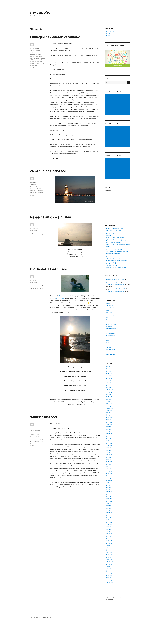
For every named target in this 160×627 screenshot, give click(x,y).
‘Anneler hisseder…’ (46, 416)
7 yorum (32, 445)
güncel (107, 319)
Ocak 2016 (108, 415)
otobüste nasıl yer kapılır (36, 438)
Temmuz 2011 (109, 500)
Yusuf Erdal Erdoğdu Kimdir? (113, 37)
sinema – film (109, 340)
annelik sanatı (34, 432)
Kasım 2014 (109, 435)
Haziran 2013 (109, 461)
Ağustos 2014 (109, 440)
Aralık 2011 (109, 491)
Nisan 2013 (109, 465)
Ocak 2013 (108, 470)
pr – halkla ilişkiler (110, 333)
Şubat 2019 (109, 382)
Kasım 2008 (109, 554)
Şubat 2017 (109, 400)
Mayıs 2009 (109, 543)
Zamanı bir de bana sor (48, 171)
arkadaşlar (108, 303)
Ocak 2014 (108, 452)
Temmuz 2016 (109, 408)
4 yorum (32, 237)
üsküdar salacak (34, 65)
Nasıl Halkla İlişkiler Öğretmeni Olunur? (115, 284)
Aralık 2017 (109, 393)
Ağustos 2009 (109, 540)
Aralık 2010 (109, 512)
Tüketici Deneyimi (110, 349)
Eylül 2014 (108, 438)
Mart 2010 (108, 528)
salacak (39, 194)
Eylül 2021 (108, 370)
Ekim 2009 (108, 536)
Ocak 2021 (108, 371)
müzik (107, 330)
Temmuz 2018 (109, 389)
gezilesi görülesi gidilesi (111, 316)
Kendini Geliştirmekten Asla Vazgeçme (115, 228)
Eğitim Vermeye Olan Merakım (113, 232)
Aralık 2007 (109, 573)
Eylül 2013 (108, 457)
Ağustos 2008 (109, 559)
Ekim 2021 (108, 368)
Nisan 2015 (109, 426)
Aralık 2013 (109, 454)
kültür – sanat (109, 326)
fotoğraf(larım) (34, 184)
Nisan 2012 (109, 484)
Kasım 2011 (109, 493)
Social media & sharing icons (72, 626)
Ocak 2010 (108, 531)
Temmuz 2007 (109, 582)
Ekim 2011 (108, 494)
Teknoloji (108, 347)
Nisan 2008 (109, 566)
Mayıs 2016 (109, 410)
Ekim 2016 (108, 405)
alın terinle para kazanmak (37, 52)
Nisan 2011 (109, 505)
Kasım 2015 (109, 417)
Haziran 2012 (109, 480)
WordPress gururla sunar (45, 617)
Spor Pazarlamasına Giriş (112, 265)
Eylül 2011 (108, 496)
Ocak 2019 (108, 384)
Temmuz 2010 (109, 521)
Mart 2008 (108, 568)
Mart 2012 (108, 486)
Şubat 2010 (109, 529)
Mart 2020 (108, 375)
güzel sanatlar (109, 321)
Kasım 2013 (109, 456)
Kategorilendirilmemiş (111, 324)
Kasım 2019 (109, 377)
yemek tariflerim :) (110, 354)
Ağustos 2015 (109, 421)
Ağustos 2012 (109, 479)
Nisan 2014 (109, 447)
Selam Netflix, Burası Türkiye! (113, 258)
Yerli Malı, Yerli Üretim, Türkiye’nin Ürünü (116, 263)
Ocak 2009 (108, 551)
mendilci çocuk (34, 56)
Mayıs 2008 (109, 565)
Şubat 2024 (109, 366)
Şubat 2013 (109, 468)
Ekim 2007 (108, 577)
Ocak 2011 (108, 510)
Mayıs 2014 (109, 445)
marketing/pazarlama (111, 328)
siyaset (107, 342)
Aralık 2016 (109, 403)
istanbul (41, 186)
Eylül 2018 (108, 387)
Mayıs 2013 (109, 463)
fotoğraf (42, 285)
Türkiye (108, 351)
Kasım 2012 (109, 473)
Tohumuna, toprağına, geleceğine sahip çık (116, 267)
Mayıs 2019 (109, 378)
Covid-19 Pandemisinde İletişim (113, 230)
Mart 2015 (108, 428)
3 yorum (32, 198)
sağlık (107, 338)
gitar (107, 317)
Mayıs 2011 (109, 503)
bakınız (91, 435)
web (107, 352)
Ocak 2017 (108, 401)
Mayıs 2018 (109, 391)
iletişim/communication (111, 323)
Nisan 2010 (109, 526)
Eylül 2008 (108, 558)
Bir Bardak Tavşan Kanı (48, 269)
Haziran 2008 (109, 563)
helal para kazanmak (36, 54)
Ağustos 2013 (109, 459)
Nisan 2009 (109, 545)
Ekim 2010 (108, 515)
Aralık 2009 (109, 533)
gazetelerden (109, 314)
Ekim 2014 (108, 436)
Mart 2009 (108, 547)
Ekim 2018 (108, 386)
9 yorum (32, 290)
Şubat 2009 (109, 549)
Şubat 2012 (109, 487)
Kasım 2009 (109, 535)
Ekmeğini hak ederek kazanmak (55, 37)
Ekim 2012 (108, 475)
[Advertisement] (117, 104)
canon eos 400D (60, 298)
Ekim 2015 (108, 419)
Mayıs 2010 (109, 524)
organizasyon (109, 331)
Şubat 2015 (109, 429)
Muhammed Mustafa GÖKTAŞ (113, 281)
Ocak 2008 (108, 572)
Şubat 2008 (109, 570)
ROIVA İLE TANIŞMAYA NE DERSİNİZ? (115, 237)
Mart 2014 (108, 449)
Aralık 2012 (109, 472)
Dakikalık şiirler (34, 186)
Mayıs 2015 (109, 424)
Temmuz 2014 (109, 442)
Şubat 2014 (109, 450)
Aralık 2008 (109, 552)
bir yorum (32, 67)
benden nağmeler (35, 50)
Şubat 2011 (109, 508)
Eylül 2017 (108, 394)
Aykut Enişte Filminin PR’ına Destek (114, 248)
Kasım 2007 (109, 575)
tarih (107, 345)
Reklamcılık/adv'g (110, 335)
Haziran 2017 (109, 396)
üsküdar (32, 61)
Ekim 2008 (108, 556)
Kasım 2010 (109, 514)
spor (107, 344)
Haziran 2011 (109, 501)
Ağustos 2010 (109, 519)
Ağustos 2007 (109, 580)
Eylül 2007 (108, 579)
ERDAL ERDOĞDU (40, 12)
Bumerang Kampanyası (111, 307)
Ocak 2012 (108, 489)
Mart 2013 (108, 466)
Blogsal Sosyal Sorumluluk (112, 31)
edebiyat (108, 309)
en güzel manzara (35, 285)
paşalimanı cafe (34, 234)
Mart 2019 (108, 380)
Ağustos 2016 (109, 407)
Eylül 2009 (108, 538)
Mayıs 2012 (109, 482)
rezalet (107, 337)
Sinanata (61, 296)
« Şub (110, 216)
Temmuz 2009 (109, 542)
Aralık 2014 (109, 433)
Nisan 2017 (109, 398)
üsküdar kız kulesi (39, 63)
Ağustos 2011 (109, 498)
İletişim (108, 35)
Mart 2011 (108, 507)
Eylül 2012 (108, 477)
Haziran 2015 (109, 422)
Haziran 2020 (109, 373)
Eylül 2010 (108, 517)
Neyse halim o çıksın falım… (52, 217)
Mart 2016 (108, 412)
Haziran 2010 (109, 522)
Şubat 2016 (109, 414)
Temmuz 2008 (109, 561)
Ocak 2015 (108, 431)
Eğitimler (108, 33)
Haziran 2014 (109, 443)
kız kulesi (32, 188)
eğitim (107, 310)
